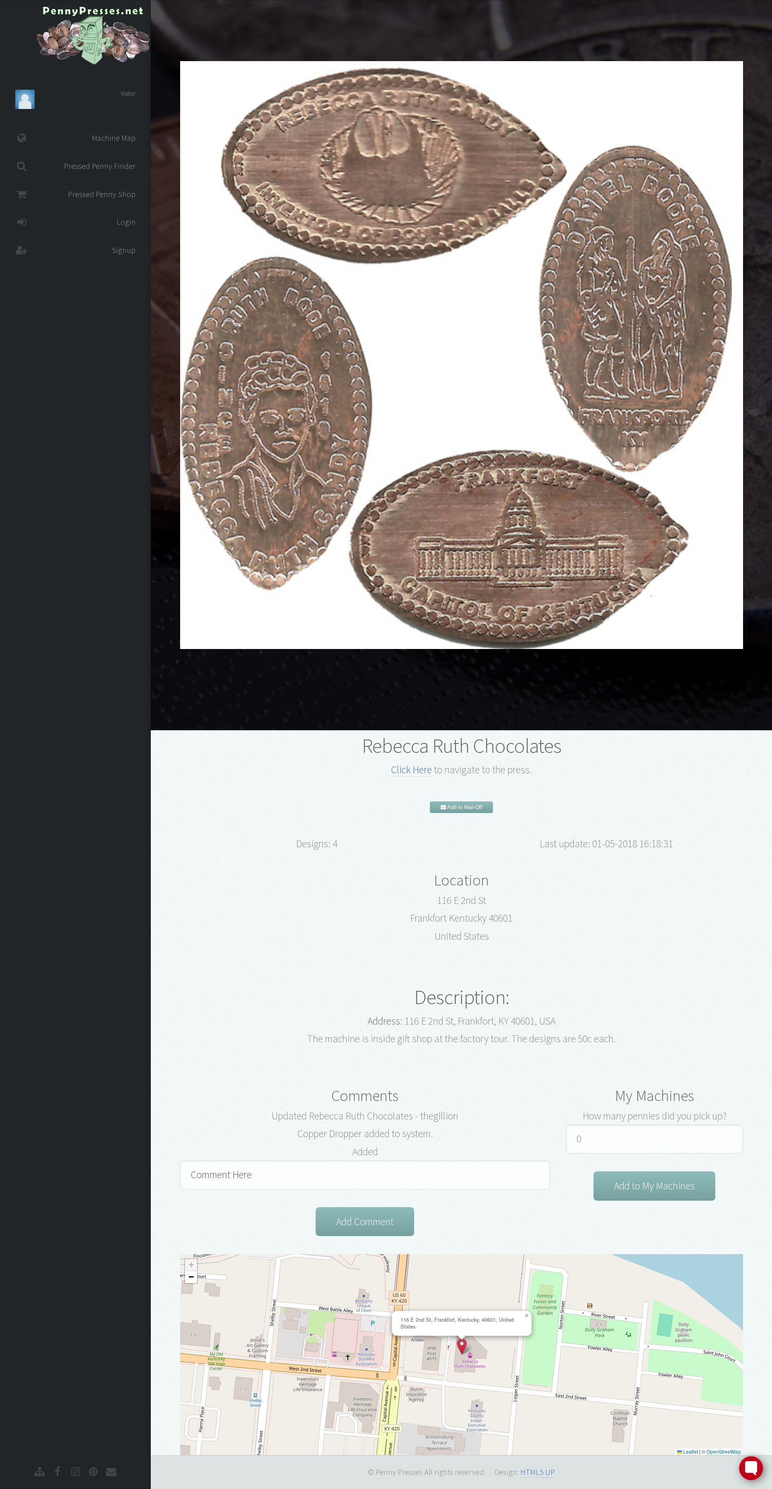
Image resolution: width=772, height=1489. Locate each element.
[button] (462, 1346)
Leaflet (690, 1451)
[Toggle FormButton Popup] (751, 1468)
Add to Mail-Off (464, 807)
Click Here (411, 769)
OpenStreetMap (723, 1451)
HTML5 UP (537, 1472)
